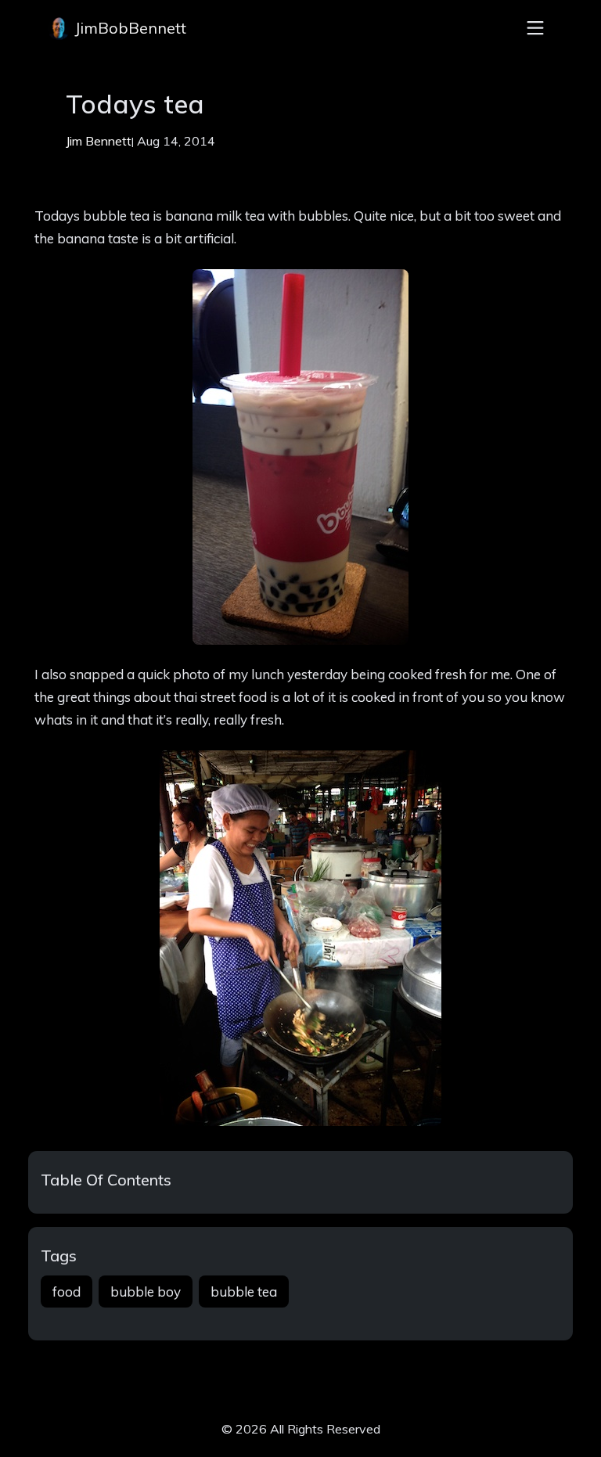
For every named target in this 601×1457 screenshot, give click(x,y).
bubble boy (145, 1291)
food (66, 1291)
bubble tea (244, 1291)
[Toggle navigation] (535, 28)
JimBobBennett (128, 28)
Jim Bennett (98, 141)
